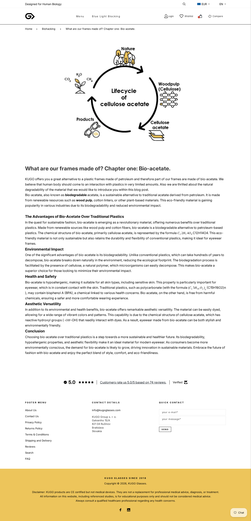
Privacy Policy (33, 422)
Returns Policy (33, 428)
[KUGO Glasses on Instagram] (129, 510)
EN (221, 4)
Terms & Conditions (37, 434)
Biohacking (48, 28)
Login (171, 16)
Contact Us (32, 416)
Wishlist (189, 16)
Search (29, 452)
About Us (30, 410)
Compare (218, 16)
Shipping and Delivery (38, 440)
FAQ (27, 458)
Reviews (30, 446)
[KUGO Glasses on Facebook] (120, 510)
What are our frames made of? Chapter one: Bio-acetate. (100, 28)
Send (165, 429)
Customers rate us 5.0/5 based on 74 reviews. (133, 382)
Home (28, 28)
